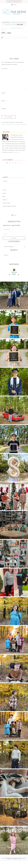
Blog (4, 196)
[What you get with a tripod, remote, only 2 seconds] (14, 640)
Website (3, 108)
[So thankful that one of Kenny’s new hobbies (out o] (14, 812)
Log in (20, 858)
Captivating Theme (16, 858)
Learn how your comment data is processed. (14, 124)
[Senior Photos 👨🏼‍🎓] (14, 410)
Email (3, 100)
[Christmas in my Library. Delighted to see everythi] (14, 554)
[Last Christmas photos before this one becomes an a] (14, 754)
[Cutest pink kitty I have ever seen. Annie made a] (14, 841)
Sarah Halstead (14, 12)
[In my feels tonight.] (14, 382)
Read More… (16, 152)
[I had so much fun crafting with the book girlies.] (14, 525)
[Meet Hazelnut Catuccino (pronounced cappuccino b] (14, 783)
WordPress (15, 858)
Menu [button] (15, 4)
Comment (4, 68)
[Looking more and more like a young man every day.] (14, 668)
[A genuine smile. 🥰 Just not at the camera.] (14, 697)
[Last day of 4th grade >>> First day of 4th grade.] (14, 324)
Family (16, 22)
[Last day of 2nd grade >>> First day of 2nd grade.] (14, 353)
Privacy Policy (6, 203)
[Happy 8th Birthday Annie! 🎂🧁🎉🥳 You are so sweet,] (14, 468)
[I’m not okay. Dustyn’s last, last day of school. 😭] (14, 439)
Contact (5, 199)
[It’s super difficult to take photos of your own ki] (14, 726)
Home (12, 22)
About (4, 193)
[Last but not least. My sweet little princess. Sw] (14, 611)
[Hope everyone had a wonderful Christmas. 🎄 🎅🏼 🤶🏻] (14, 496)
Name (3, 93)
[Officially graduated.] (14, 296)
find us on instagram (14, 1)
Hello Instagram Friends (9, 206)
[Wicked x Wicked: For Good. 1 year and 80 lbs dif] (14, 582)
